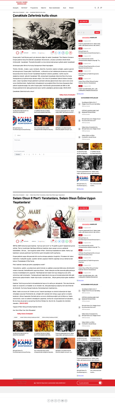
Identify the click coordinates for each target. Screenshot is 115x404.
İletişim (71, 8)
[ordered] (33, 154)
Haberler (43, 8)
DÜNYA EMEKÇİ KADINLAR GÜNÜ (50, 317)
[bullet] (35, 154)
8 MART (16, 317)
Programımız (34, 8)
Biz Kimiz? (24, 8)
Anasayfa (15, 8)
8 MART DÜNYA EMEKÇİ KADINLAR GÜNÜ (29, 317)
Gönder (18, 154)
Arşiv (64, 8)
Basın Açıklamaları (54, 8)
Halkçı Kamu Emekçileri (18, 12)
